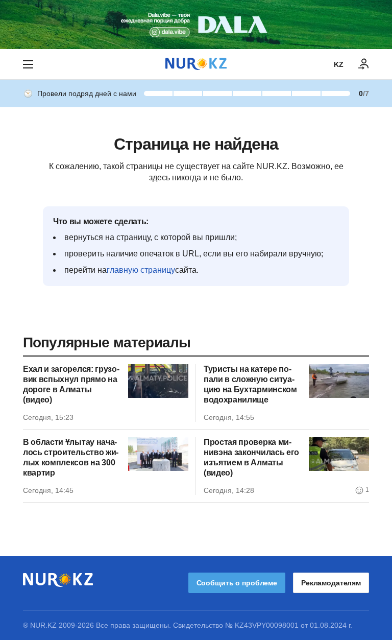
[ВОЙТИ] (364, 64)
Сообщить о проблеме (237, 583)
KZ (339, 64)
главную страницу (141, 270)
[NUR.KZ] (196, 64)
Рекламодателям (331, 583)
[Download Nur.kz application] (196, 24)
